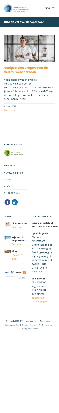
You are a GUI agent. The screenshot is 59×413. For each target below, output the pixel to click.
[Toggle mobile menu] (53, 8)
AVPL (9, 179)
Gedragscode (45, 321)
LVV (8, 186)
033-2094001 (39, 290)
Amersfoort (38, 240)
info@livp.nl (38, 297)
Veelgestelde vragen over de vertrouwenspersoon (26, 70)
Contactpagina (40, 301)
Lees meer (9, 110)
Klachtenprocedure (12, 325)
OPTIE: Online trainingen (39, 269)
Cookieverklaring (45, 325)
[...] (26, 98)
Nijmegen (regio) (41, 256)
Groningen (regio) (42, 252)
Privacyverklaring (28, 325)
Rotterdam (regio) (42, 260)
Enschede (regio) (41, 248)
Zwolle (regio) (39, 263)
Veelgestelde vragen (30, 329)
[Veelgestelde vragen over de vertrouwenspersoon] (29, 48)
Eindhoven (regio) (42, 244)
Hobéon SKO (13, 192)
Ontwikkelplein (14, 172)
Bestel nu (17, 227)
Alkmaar (36, 237)
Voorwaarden (31, 321)
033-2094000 (39, 282)
